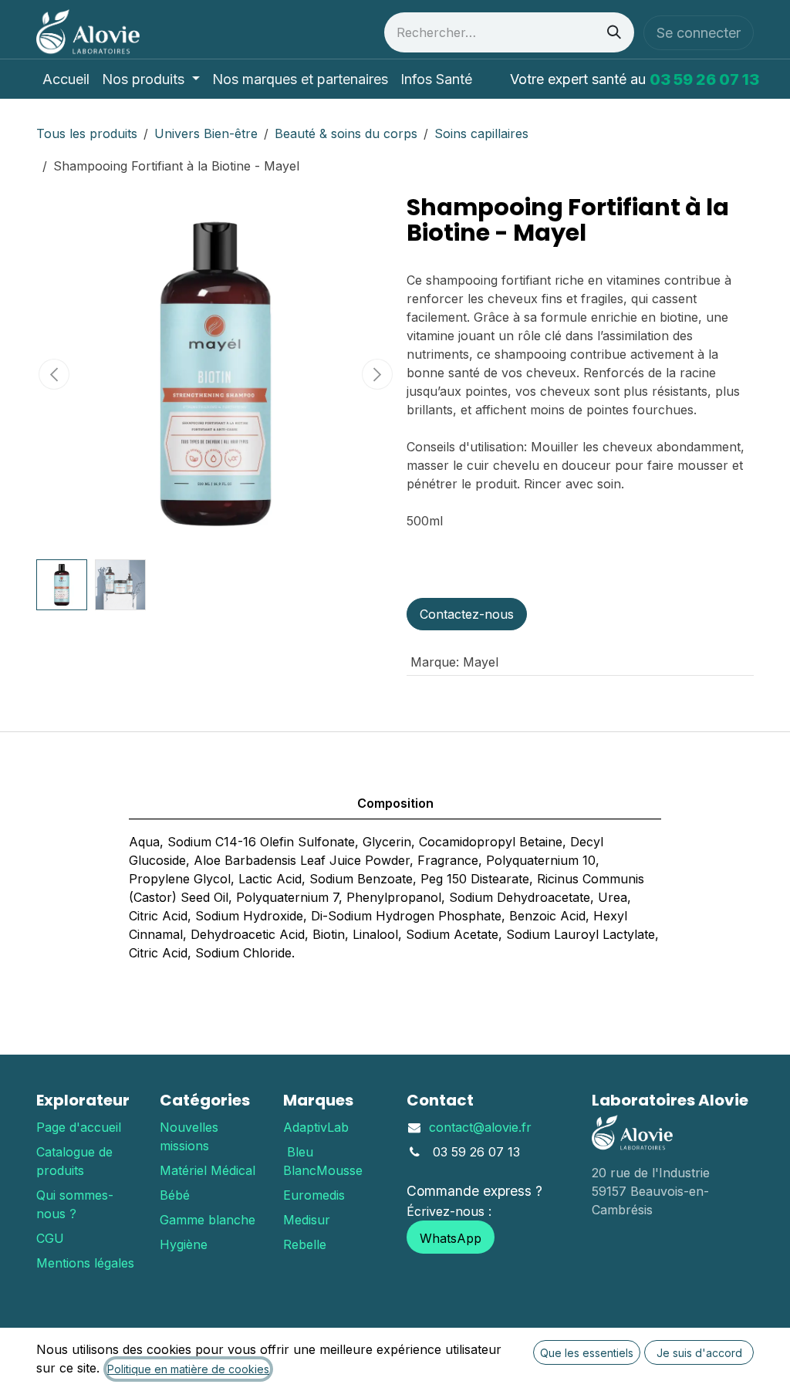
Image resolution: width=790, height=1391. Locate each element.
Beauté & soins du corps (346, 133)
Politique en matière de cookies (188, 1369)
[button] (54, 374)
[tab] (395, 778)
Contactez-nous (467, 614)
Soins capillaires (481, 133)
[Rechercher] (614, 32)
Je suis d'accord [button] (699, 1352)
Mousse (339, 1170)
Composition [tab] (395, 803)
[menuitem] (66, 79)
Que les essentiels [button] (586, 1352)
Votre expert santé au (634, 79)
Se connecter (699, 33)
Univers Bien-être (206, 133)
